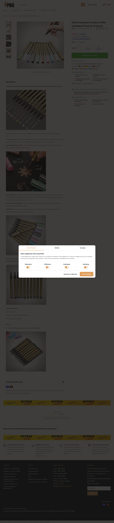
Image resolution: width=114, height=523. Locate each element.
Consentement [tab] (31, 248)
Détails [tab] (57, 248)
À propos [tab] (82, 248)
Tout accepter (86, 274)
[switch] (28, 267)
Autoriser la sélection (70, 274)
